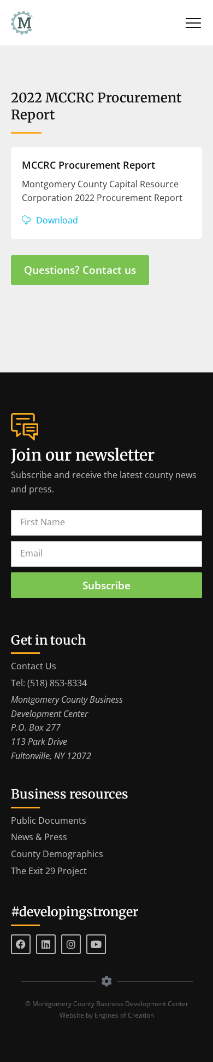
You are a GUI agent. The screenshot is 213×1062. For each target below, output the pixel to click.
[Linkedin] (46, 944)
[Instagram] (71, 944)
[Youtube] (96, 944)
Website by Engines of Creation (107, 1015)
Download (57, 220)
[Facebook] (21, 944)
